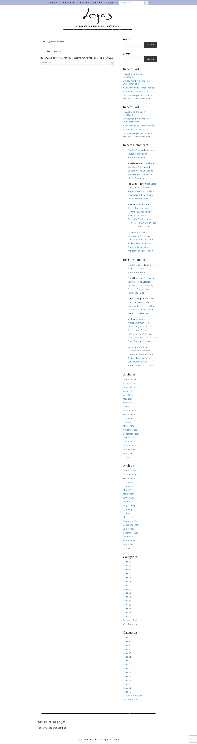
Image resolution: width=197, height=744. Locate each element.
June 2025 (128, 395)
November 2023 (131, 430)
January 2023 (129, 437)
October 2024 (129, 410)
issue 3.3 (127, 604)
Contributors (84, 2)
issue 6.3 (127, 565)
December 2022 (130, 441)
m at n (131, 204)
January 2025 (129, 406)
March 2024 (128, 426)
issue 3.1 (127, 612)
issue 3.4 (127, 600)
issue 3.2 (127, 608)
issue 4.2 (127, 593)
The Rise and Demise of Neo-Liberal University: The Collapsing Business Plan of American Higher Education (142, 170)
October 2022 (129, 445)
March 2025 (128, 402)
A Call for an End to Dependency (139, 88)
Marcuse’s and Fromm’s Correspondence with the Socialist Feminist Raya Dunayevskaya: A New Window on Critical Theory (140, 243)
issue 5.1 (127, 581)
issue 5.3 (127, 573)
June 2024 (128, 422)
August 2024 (129, 414)
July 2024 (127, 418)
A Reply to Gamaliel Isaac (135, 91)
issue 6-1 (127, 569)
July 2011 (127, 457)
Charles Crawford (136, 150)
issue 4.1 (127, 597)
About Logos (68, 2)
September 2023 (131, 434)
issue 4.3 (127, 589)
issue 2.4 (127, 616)
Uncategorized (130, 624)
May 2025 (127, 399)
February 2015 (130, 449)
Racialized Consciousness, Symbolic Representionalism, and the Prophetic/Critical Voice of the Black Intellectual (142, 191)
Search (126, 39)
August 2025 (129, 387)
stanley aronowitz (136, 232)
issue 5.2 (127, 577)
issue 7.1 (127, 562)
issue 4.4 (127, 585)
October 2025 (129, 383)
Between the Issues (132, 620)
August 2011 (128, 453)
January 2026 (129, 379)
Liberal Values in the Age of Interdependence (141, 154)
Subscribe (98, 2)
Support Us (112, 2)
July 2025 (127, 391)
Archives (54, 2)
